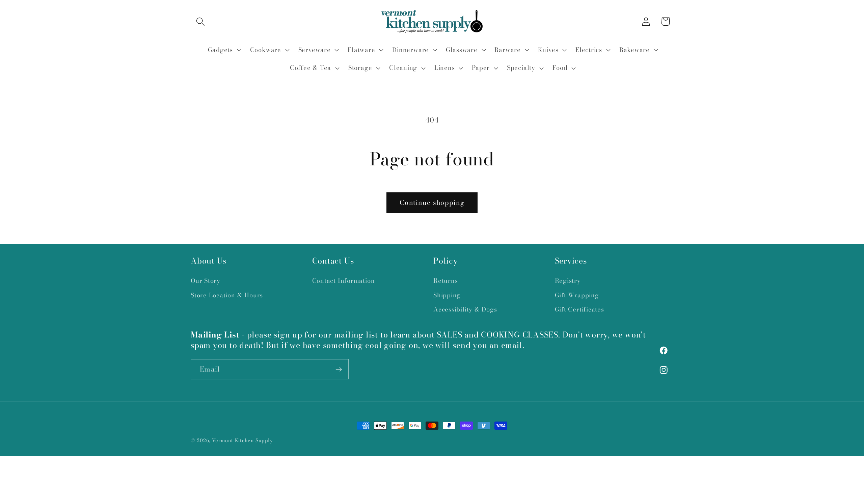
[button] (200, 21)
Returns (445, 280)
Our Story (205, 280)
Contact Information (343, 280)
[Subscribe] (338, 369)
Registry (568, 280)
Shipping (447, 295)
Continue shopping (432, 202)
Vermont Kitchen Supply (242, 440)
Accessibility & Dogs (465, 309)
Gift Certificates (579, 309)
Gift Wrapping (577, 295)
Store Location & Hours (227, 295)
